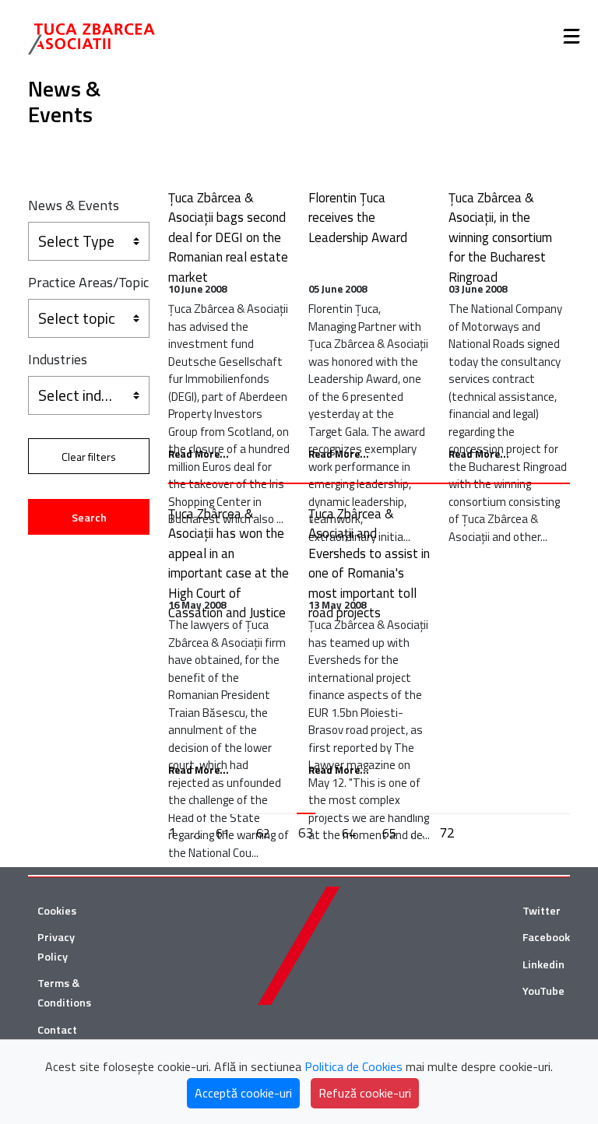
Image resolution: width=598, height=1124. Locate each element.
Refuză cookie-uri (364, 1093)
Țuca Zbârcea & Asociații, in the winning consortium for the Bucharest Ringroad (500, 237)
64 (349, 833)
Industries (57, 359)
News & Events (73, 205)
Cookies (56, 910)
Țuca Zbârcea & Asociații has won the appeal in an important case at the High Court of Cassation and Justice (228, 563)
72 (447, 832)
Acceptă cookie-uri (243, 1093)
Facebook (546, 937)
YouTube (543, 990)
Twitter (541, 910)
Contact (57, 1029)
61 (223, 833)
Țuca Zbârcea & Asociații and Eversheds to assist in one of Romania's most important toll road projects (369, 563)
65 (389, 833)
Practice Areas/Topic (88, 282)
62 (263, 833)
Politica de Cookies (353, 1066)
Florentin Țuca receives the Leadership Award (357, 218)
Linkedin (543, 964)
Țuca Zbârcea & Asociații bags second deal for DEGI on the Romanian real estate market (228, 237)
